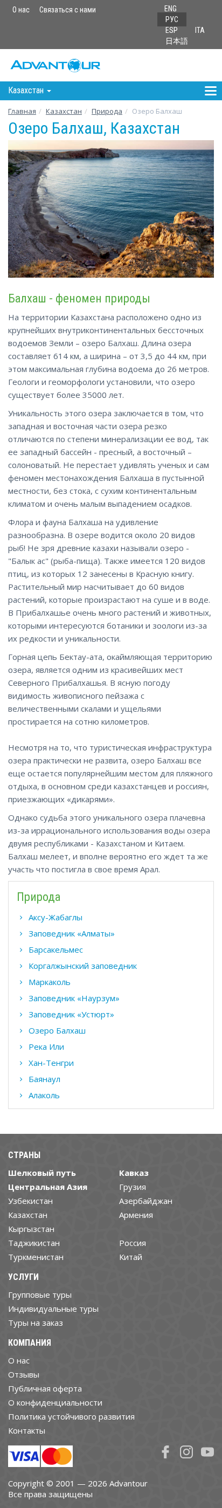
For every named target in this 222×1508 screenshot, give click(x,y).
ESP (171, 30)
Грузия (132, 1186)
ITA (200, 30)
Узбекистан (30, 1200)
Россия (132, 1242)
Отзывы (23, 1374)
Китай (130, 1256)
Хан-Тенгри (51, 1062)
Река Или (46, 1046)
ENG (170, 8)
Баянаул (44, 1078)
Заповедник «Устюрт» (71, 1014)
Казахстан (64, 111)
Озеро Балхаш (57, 1030)
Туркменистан (36, 1256)
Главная (22, 111)
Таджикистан (34, 1242)
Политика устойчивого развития (71, 1416)
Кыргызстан (31, 1228)
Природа (107, 111)
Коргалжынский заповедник (83, 965)
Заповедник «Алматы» (72, 933)
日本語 (176, 41)
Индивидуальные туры (53, 1308)
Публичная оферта (45, 1388)
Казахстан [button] (27, 90)
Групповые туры (40, 1294)
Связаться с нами (67, 9)
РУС (171, 19)
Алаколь (44, 1095)
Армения (136, 1214)
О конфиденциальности (55, 1402)
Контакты (26, 1430)
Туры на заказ (35, 1322)
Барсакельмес (56, 949)
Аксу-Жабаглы (55, 917)
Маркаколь (50, 981)
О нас (21, 9)
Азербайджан (145, 1200)
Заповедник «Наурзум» (74, 998)
